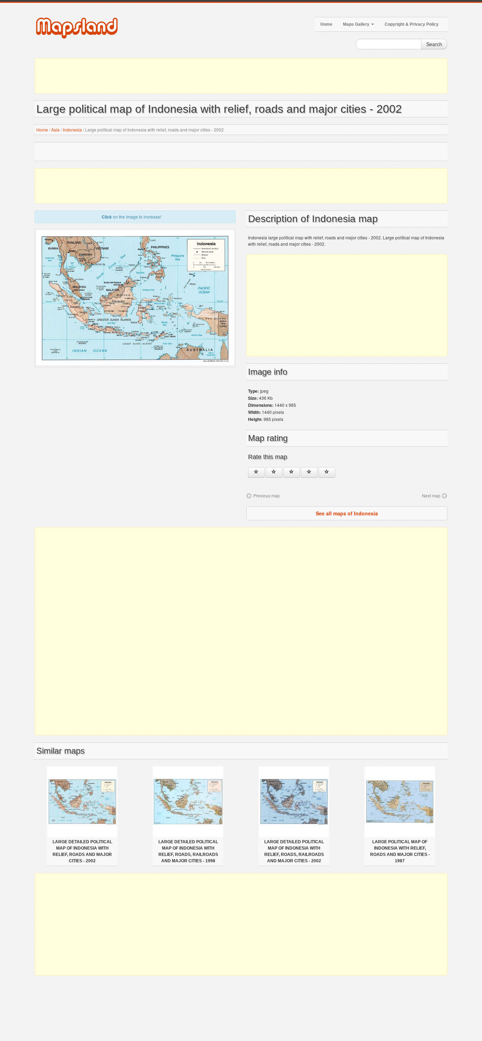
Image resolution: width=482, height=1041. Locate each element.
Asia (55, 130)
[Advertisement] (241, 76)
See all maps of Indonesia (347, 513)
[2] (274, 472)
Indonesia (72, 130)
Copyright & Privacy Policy (412, 24)
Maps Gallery (356, 24)
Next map (431, 495)
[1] (256, 472)
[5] (327, 472)
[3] (291, 472)
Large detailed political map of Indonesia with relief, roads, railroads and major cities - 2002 (294, 851)
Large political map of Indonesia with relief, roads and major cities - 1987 (400, 851)
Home (326, 24)
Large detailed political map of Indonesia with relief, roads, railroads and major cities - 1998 (188, 851)
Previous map (266, 495)
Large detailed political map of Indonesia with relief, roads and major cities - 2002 (82, 851)
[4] (309, 472)
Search (434, 44)
